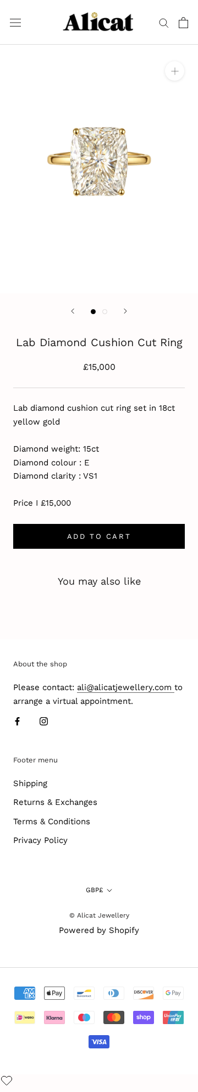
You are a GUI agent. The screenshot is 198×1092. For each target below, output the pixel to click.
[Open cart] (183, 22)
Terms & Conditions (51, 821)
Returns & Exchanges (55, 802)
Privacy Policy (40, 840)
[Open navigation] (15, 22)
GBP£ (94, 890)
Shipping (30, 783)
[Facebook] (17, 721)
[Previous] (72, 311)
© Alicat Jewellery (99, 915)
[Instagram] (44, 721)
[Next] (125, 311)
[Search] (164, 22)
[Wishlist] (8, 1081)
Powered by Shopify (99, 930)
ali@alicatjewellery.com (125, 687)
